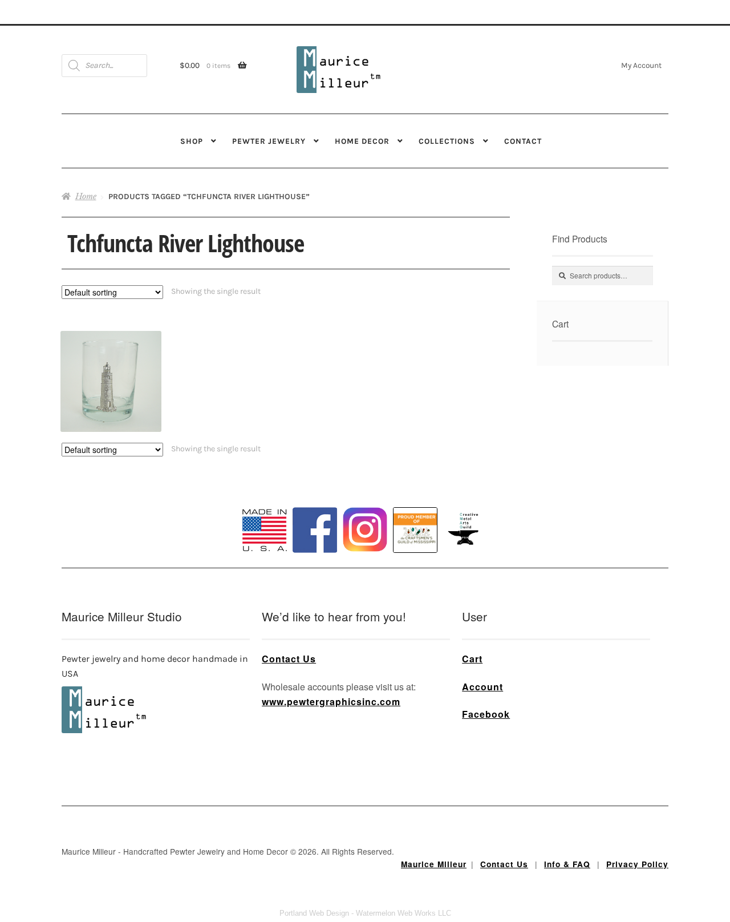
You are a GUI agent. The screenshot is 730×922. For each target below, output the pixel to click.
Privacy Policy (637, 864)
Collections (447, 140)
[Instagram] (365, 529)
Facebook (486, 714)
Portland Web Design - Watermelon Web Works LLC (365, 913)
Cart (472, 658)
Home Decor (362, 140)
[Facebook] (315, 530)
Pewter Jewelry (269, 140)
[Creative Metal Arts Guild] (465, 529)
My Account (641, 65)
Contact (523, 140)
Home (85, 196)
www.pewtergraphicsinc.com (331, 701)
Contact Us (289, 658)
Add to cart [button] (111, 361)
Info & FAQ (567, 864)
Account (482, 686)
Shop (191, 140)
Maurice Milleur (434, 864)
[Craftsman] (415, 530)
